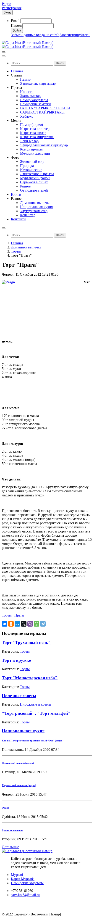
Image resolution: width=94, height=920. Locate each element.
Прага (19, 615)
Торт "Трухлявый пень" (26, 642)
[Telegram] (43, 624)
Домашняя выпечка (26, 247)
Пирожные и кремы (35, 704)
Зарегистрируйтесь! (75, 35)
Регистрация (11, 8)
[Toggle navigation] (3, 52)
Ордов (5, 807)
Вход (7, 12)
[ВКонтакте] (4, 624)
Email (15, 21)
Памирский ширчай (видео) (18, 763)
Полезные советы (19, 695)
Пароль (16, 25)
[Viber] (30, 624)
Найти (60, 63)
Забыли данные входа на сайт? (35, 35)
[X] (23, 624)
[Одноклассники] (11, 624)
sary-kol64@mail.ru (25, 895)
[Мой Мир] (17, 624)
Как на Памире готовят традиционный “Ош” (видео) (32, 740)
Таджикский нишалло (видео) (19, 785)
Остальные (10, 847)
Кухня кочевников (12, 830)
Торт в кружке (16, 660)
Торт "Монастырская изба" (29, 677)
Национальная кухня (23, 730)
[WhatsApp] (36, 624)
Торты (16, 251)
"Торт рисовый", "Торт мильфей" (36, 713)
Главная (17, 243)
